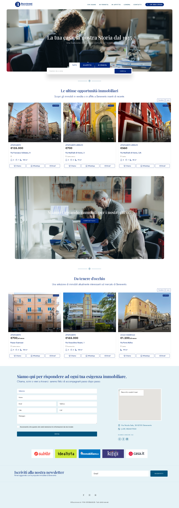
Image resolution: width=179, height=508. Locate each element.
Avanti (168, 100)
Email (54, 166)
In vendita (56, 105)
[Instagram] (119, 439)
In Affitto (116, 5)
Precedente (161, 100)
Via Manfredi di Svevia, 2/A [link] (130, 153)
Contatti (137, 5)
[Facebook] (83, 495)
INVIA (57, 434)
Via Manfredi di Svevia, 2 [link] (75, 153)
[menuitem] (154, 4)
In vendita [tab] (102, 65)
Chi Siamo (91, 5)
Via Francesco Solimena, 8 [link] (20, 153)
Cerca (123, 71)
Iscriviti (159, 474)
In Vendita (103, 5)
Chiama (18, 166)
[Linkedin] (127, 439)
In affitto (111, 105)
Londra (127, 5)
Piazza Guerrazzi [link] (16, 342)
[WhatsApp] (95, 495)
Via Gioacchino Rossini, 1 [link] (74, 342)
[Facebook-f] (123, 439)
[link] (34, 122)
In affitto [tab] (87, 65)
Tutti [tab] (74, 65)
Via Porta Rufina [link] (126, 342)
